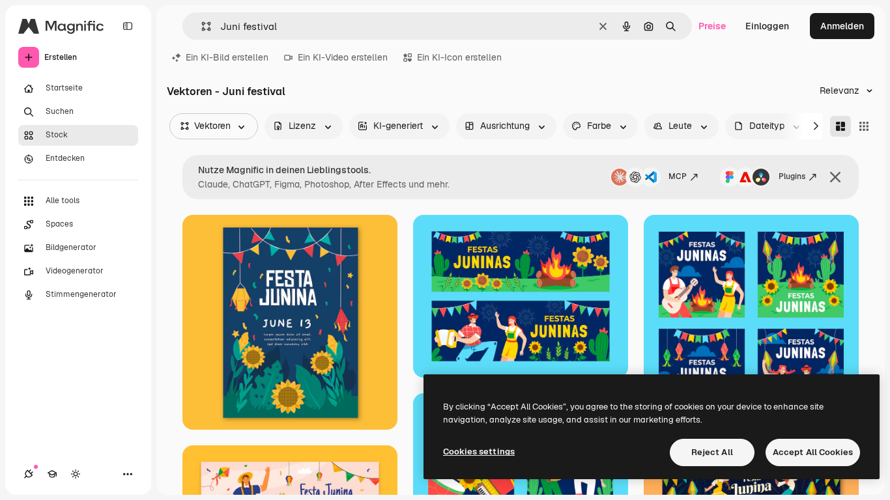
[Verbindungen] (28, 474)
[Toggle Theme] (75, 474)
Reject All (712, 452)
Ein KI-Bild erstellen (227, 57)
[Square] (864, 126)
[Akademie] (52, 474)
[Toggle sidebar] (127, 26)
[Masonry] (840, 126)
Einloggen (767, 26)
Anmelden (842, 26)
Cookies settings (479, 451)
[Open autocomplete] (201, 26)
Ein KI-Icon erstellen (459, 57)
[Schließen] (835, 177)
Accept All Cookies (813, 452)
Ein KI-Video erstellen (343, 57)
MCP (677, 176)
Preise (712, 26)
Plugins (792, 176)
